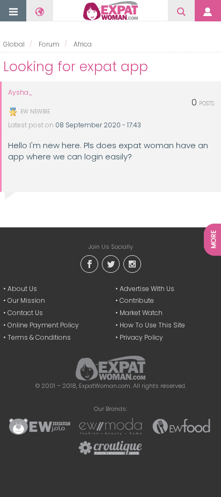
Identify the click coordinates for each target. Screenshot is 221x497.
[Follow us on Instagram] (132, 262)
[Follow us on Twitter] (110, 262)
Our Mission (26, 300)
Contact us (25, 312)
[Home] (110, 10)
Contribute (137, 300)
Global (14, 44)
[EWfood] (181, 425)
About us (22, 288)
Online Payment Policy (43, 325)
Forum (49, 44)
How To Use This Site (152, 325)
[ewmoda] (110, 425)
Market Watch (141, 312)
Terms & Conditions (39, 337)
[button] (13, 11)
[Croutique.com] (110, 447)
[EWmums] (39, 425)
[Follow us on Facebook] (89, 262)
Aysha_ (20, 92)
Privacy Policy (141, 337)
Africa (82, 44)
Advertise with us (147, 288)
